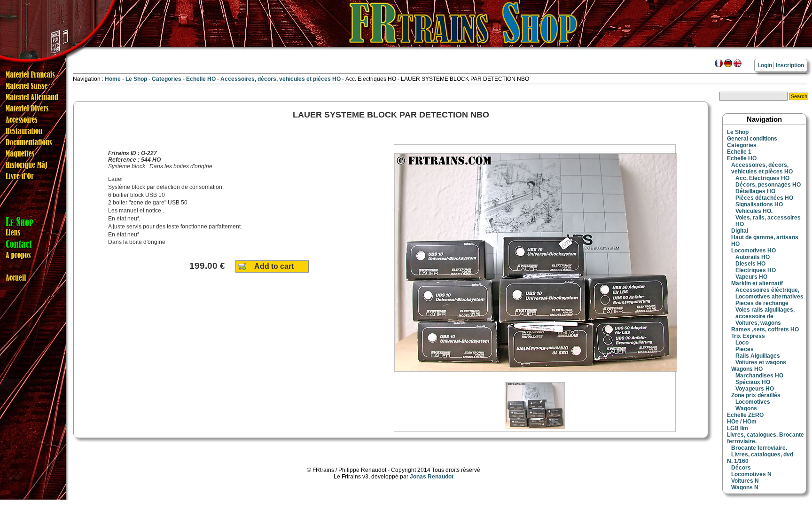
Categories (167, 79)
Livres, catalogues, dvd (762, 454)
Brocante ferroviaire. (759, 448)
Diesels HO (750, 263)
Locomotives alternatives (769, 296)
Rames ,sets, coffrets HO (765, 329)
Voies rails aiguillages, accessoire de (765, 313)
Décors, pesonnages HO (768, 184)
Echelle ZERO (745, 415)
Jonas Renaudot (431, 476)
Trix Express (748, 336)
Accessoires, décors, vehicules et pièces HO (281, 79)
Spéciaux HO (752, 382)
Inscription (790, 65)
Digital (739, 230)
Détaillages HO (755, 191)
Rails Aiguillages (757, 356)
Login (764, 65)
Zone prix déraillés (756, 395)
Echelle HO (201, 79)
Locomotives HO (753, 250)
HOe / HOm (742, 421)
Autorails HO (752, 257)
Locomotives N (751, 474)
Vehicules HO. (754, 211)
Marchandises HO (759, 375)
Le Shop (136, 79)
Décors (741, 467)
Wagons (746, 408)
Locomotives (752, 402)
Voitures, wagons (758, 323)
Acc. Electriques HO (762, 178)
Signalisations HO (759, 204)
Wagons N (744, 487)
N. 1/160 (738, 461)
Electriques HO (755, 270)
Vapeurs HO (751, 277)
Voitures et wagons (760, 362)
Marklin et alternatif (757, 283)
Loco (742, 342)
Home (113, 79)
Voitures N (745, 481)
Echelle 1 (739, 152)
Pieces (744, 349)
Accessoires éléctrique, (767, 290)
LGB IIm (737, 428)
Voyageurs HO (754, 388)
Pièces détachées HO (764, 198)
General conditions (752, 138)
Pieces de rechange (762, 303)
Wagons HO (747, 369)
